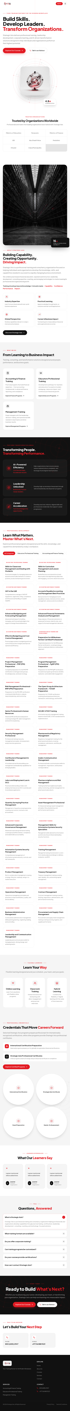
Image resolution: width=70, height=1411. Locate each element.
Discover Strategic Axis (13, 333)
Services (39, 1375)
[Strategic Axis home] (7, 3)
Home (39, 1365)
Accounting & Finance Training (12, 1388)
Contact (39, 1379)
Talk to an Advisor (48, 1304)
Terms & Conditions (61, 1404)
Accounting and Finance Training (52, 553)
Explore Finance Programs (14, 396)
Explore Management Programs (16, 426)
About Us (39, 1369)
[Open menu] (65, 3)
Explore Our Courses (13, 50)
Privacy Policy (50, 1404)
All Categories (9, 553)
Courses (39, 1372)
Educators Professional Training (12, 1391)
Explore (59, 3)
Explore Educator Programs (47, 396)
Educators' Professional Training (28, 553)
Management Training (9, 1395)
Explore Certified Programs (15, 1067)
